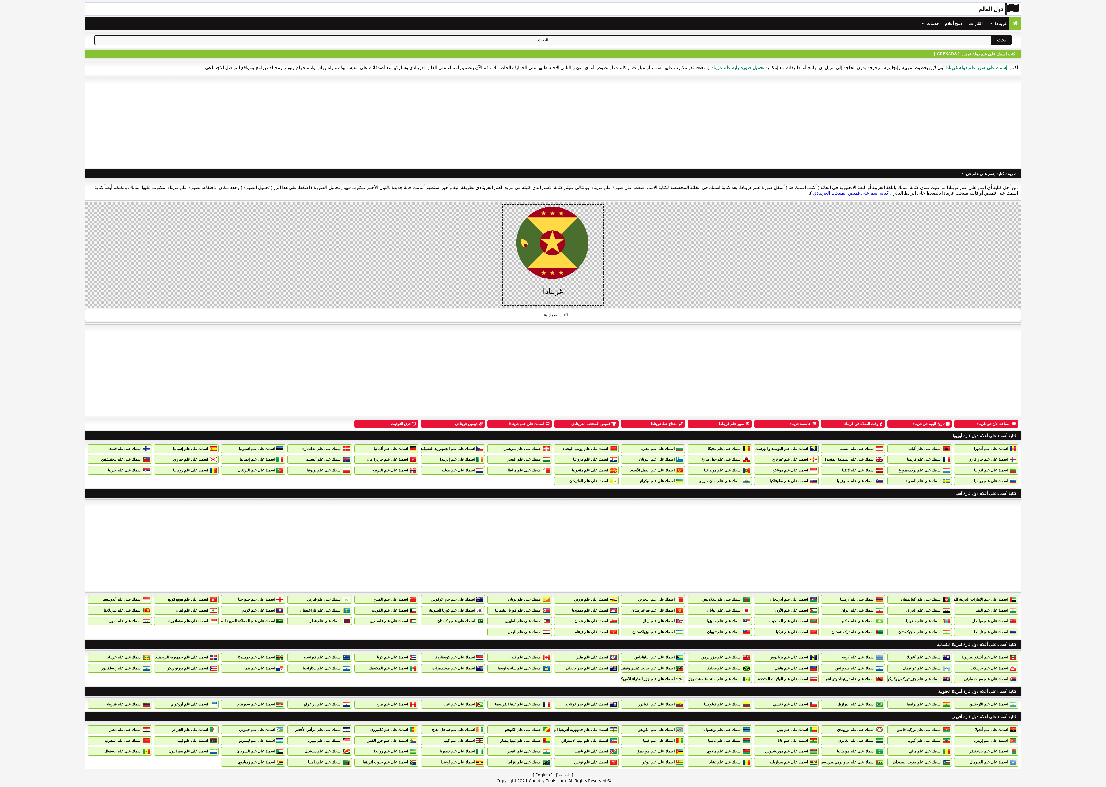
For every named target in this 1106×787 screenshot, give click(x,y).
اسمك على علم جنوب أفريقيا (385, 762)
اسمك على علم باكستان (456, 621)
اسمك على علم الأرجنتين (988, 704)
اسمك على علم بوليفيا (924, 704)
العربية (565, 774)
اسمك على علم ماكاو (858, 621)
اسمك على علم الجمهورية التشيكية (447, 448)
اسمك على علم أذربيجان (789, 599)
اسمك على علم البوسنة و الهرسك (781, 448)
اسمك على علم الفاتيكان (588, 481)
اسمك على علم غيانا (459, 704)
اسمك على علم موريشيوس (786, 751)
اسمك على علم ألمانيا (391, 448)
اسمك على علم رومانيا (190, 470)
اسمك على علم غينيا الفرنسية (518, 704)
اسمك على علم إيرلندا (457, 459)
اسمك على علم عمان (591, 621)
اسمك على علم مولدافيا (723, 470)
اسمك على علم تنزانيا (524, 762)
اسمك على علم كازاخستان (321, 610)
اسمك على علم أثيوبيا (925, 740)
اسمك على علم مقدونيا (590, 470)
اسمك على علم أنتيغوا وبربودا (985, 657)
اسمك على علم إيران (858, 610)
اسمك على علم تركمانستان (853, 632)
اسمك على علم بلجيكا (725, 448)
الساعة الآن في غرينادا (993, 424)
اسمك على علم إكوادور (657, 704)
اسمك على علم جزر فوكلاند (586, 704)
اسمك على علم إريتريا (991, 740)
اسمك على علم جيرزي (190, 459)
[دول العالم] (1015, 23)
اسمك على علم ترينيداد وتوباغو (850, 679)
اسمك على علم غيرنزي (790, 459)
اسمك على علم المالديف (788, 621)
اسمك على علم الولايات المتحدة (783, 679)
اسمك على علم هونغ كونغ (188, 599)
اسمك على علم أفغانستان (921, 599)
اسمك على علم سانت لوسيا (519, 668)
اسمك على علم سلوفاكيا (789, 481)
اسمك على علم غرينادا (526, 424)
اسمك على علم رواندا (391, 751)
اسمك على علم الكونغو (657, 729)
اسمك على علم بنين (792, 729)
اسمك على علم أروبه (858, 657)
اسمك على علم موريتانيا (856, 751)
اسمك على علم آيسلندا (323, 459)
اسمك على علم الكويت (390, 610)
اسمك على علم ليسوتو (257, 740)
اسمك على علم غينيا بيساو (520, 740)
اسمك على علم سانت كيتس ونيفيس (646, 668)
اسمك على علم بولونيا (324, 470)
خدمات (932, 23)
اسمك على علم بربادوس (789, 657)
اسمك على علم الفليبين (523, 621)
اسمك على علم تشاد (725, 762)
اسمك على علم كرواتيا (590, 459)
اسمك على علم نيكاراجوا (322, 668)
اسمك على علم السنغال (123, 751)
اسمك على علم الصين (391, 599)
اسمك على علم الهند (992, 610)
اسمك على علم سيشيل (323, 751)
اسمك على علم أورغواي (189, 704)
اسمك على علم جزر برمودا (721, 657)
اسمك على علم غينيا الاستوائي (584, 740)
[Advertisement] (553, 122)
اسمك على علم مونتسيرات (453, 668)
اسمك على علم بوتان (524, 599)
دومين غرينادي (466, 424)
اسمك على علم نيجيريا (457, 751)
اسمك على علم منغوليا (924, 621)
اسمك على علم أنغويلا (924, 657)
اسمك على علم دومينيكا (256, 657)
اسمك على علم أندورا (991, 448)
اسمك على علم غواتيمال (922, 668)
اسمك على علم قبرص (324, 599)
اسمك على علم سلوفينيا (856, 481)
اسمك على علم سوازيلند (789, 762)
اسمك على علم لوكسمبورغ (920, 470)
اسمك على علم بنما (259, 668)
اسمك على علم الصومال (989, 762)
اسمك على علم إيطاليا (257, 459)
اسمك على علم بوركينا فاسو (919, 729)
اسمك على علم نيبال (659, 621)
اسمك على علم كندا (525, 657)
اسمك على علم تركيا (792, 632)
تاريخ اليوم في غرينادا (928, 424)
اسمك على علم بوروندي (856, 729)
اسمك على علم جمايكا (724, 668)
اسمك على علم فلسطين (389, 621)
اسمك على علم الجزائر (190, 729)
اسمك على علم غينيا (659, 740)
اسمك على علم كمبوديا (590, 610)
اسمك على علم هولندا (457, 470)
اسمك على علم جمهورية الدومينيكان (179, 657)
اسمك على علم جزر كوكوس (453, 599)
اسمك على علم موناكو (790, 470)
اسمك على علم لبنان (192, 610)
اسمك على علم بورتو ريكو (187, 668)
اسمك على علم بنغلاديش (722, 599)
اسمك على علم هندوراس (855, 668)
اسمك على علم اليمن (524, 632)
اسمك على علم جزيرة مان (387, 459)
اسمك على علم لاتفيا (858, 470)
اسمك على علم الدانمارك (322, 448)
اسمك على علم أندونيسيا (122, 599)
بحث (1001, 39)
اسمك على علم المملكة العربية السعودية (243, 621)
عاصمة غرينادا (800, 424)
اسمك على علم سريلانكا (123, 610)
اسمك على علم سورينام (256, 704)
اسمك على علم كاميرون (389, 729)
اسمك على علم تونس (591, 762)
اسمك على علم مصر (125, 729)
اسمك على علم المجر (524, 459)
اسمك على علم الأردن (791, 610)
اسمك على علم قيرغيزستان (653, 610)
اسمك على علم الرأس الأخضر (318, 729)
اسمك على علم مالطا (524, 470)
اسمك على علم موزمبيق (656, 751)
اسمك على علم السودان (255, 751)
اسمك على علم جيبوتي (257, 729)
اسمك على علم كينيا (459, 740)
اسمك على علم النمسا (857, 448)
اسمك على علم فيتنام (591, 632)
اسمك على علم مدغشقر (988, 751)
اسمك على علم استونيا (257, 448)
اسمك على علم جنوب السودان (917, 762)
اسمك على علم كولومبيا (723, 704)
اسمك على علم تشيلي (790, 704)
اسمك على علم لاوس (258, 610)
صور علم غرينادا (731, 424)
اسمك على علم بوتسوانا (722, 729)
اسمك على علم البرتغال (256, 470)
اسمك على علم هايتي (791, 668)
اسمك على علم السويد (924, 481)
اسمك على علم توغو (659, 762)
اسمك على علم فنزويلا (124, 704)
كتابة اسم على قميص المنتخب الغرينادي (851, 192)
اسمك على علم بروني (591, 599)
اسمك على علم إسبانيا (190, 448)
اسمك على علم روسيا (991, 481)
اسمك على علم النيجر (524, 751)
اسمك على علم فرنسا (924, 459)
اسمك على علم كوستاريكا (455, 657)
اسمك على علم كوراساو (323, 657)
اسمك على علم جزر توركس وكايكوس (912, 679)
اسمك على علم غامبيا (725, 740)
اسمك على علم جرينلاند (989, 668)
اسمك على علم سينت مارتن (986, 679)
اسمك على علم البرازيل (856, 704)
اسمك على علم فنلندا (125, 448)
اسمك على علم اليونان (657, 459)
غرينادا (1000, 23)
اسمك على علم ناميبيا (591, 751)
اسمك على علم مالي (925, 751)
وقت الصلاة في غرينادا (860, 424)
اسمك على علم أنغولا (991, 729)
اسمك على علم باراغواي (322, 704)
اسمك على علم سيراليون (188, 751)
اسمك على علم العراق (924, 610)
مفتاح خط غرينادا (664, 424)
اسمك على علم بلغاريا (658, 448)
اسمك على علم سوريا (124, 621)
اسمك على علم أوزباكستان (653, 632)
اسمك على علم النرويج (390, 470)
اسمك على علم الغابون (856, 740)
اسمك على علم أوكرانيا (657, 481)
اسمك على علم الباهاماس (654, 657)
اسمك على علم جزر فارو (989, 459)
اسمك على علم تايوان (724, 632)
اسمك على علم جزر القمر (388, 740)
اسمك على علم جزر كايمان (587, 668)
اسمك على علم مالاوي (724, 751)
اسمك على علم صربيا (125, 470)
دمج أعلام (953, 23)
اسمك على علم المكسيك (388, 668)
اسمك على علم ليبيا (192, 740)
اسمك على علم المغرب (123, 740)
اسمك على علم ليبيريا (325, 740)
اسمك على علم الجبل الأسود (652, 470)
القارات (976, 23)
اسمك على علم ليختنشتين (121, 459)
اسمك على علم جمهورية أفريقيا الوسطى (576, 729)
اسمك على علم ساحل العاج (453, 729)
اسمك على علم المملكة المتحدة (850, 459)
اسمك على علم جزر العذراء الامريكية (646, 679)
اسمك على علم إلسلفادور (121, 668)
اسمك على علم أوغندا (458, 762)
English (542, 774)
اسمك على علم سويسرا (522, 448)
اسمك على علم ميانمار (990, 621)
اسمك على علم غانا (793, 740)
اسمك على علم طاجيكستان (920, 632)
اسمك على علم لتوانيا (991, 470)
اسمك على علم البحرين (656, 599)
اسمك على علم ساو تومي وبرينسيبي (846, 762)
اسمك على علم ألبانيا (925, 448)
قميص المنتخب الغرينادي (590, 424)
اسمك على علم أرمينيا (857, 599)
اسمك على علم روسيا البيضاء (585, 448)
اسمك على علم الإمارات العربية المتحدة (977, 599)
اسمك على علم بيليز (592, 657)
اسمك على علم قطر (326, 621)
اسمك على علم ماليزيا (724, 621)
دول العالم (991, 9)
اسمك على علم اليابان (724, 610)
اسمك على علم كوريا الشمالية (517, 610)
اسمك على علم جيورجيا (256, 599)
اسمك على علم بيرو (392, 704)
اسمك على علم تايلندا (991, 632)
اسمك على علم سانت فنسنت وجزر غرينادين (707, 679)
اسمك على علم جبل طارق (721, 459)
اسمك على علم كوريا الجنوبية (452, 610)
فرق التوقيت (401, 424)
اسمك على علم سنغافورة (188, 621)
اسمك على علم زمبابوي (256, 762)
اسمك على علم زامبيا (325, 762)
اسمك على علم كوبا (392, 657)
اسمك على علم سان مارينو (720, 481)
